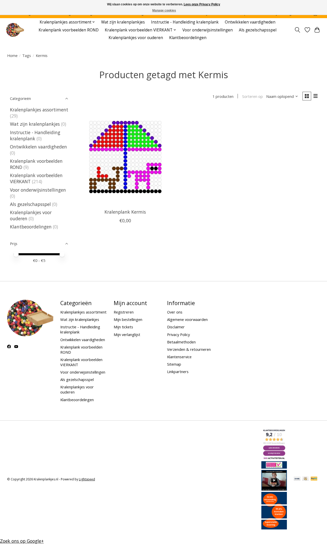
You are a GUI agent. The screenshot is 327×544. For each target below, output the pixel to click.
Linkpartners (178, 371)
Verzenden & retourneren (189, 349)
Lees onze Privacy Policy (202, 4)
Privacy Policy (178, 334)
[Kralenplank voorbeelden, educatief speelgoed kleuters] (15, 30)
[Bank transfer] (297, 479)
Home (12, 55)
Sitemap (174, 364)
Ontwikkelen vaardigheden (250, 22)
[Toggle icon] (297, 29)
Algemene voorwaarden (187, 319)
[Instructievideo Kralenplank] (274, 489)
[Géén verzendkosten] (274, 503)
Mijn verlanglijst (127, 334)
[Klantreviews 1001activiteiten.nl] (274, 458)
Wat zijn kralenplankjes (123, 22)
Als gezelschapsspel (257, 30)
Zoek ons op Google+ (22, 541)
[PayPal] (314, 479)
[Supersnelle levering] (274, 528)
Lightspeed (87, 479)
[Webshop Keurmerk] (274, 467)
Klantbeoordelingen (187, 37)
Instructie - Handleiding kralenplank (185, 22)
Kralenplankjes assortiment (39, 110)
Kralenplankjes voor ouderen (136, 37)
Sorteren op (252, 96)
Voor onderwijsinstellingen (207, 30)
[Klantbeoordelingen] (274, 517)
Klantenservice (179, 356)
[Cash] (305, 479)
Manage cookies (164, 10)
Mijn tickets (123, 326)
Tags (26, 55)
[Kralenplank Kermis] (125, 157)
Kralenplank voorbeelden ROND (69, 30)
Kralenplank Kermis (125, 212)
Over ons (174, 312)
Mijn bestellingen (128, 319)
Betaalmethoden (181, 341)
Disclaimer (176, 326)
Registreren (124, 312)
